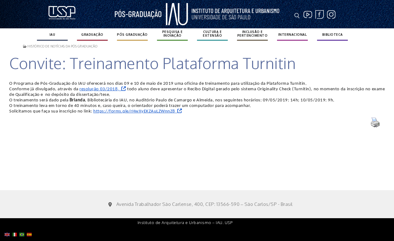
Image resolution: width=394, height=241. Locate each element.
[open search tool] (297, 15)
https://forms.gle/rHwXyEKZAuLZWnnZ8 (134, 111)
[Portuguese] (23, 219)
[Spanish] (30, 219)
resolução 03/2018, (99, 89)
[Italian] (15, 219)
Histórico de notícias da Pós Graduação (62, 46)
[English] (8, 219)
